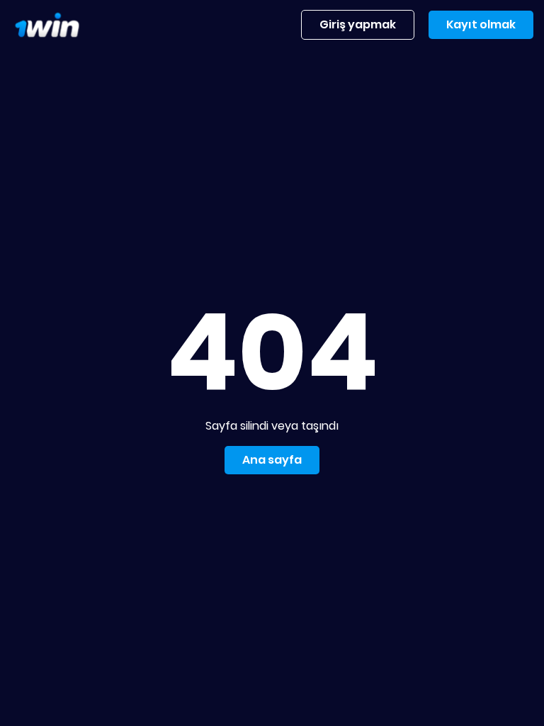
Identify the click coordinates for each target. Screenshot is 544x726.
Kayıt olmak (481, 24)
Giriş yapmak (357, 24)
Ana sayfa (272, 460)
